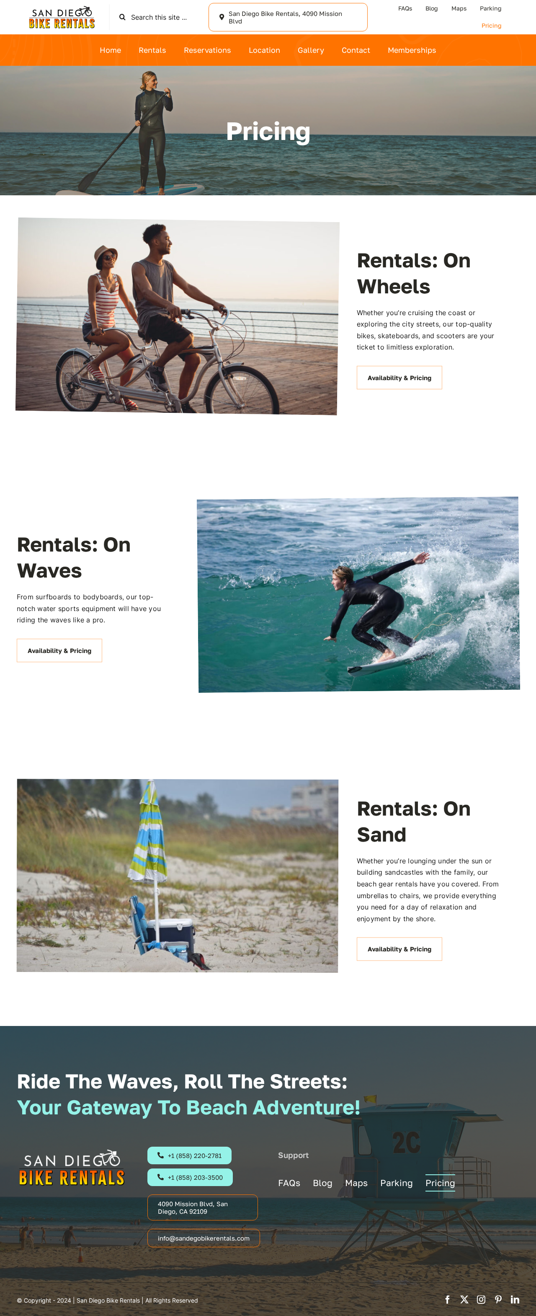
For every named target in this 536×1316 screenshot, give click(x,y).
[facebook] (447, 1299)
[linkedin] (515, 1299)
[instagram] (481, 1299)
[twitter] (464, 1299)
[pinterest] (498, 1299)
